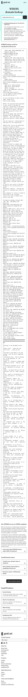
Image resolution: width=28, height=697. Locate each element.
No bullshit (3, 651)
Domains (3, 660)
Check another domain (14, 581)
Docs (2, 675)
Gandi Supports (5, 650)
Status (2, 672)
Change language (5, 637)
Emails (2, 662)
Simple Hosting (4, 665)
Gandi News (4, 653)
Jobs (2, 655)
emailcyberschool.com (9, 23)
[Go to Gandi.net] (5, 2)
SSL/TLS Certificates (6, 663)
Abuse (2, 681)
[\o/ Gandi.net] (14, 633)
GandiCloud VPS (5, 667)
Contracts (3, 682)
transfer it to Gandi (11, 28)
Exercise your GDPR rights (7, 684)
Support (3, 674)
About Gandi (4, 648)
